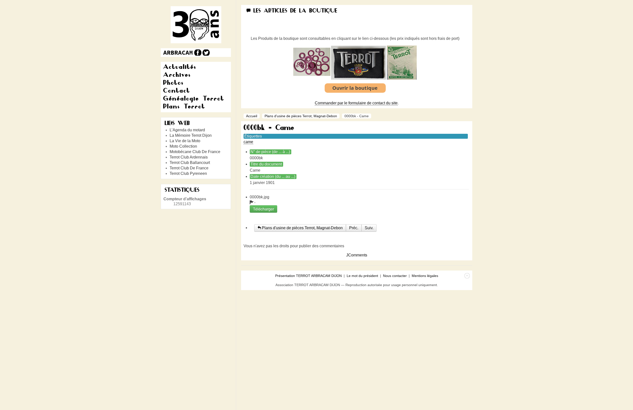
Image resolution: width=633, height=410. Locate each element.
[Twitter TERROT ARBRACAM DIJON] (206, 52)
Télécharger (263, 209)
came (248, 142)
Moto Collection (183, 146)
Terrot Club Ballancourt (190, 162)
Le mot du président (362, 276)
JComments (356, 255)
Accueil (251, 116)
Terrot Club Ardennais (189, 157)
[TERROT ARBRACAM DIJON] (178, 52)
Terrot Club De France (189, 168)
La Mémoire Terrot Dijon (191, 135)
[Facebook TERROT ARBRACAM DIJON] (197, 52)
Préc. (353, 228)
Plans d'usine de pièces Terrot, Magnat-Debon (301, 116)
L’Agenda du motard (187, 130)
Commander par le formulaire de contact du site (356, 103)
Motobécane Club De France (195, 152)
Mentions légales (425, 276)
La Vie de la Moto (185, 141)
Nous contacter (395, 276)
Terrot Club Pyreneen (188, 173)
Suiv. (369, 228)
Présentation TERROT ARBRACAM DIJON (308, 276)
